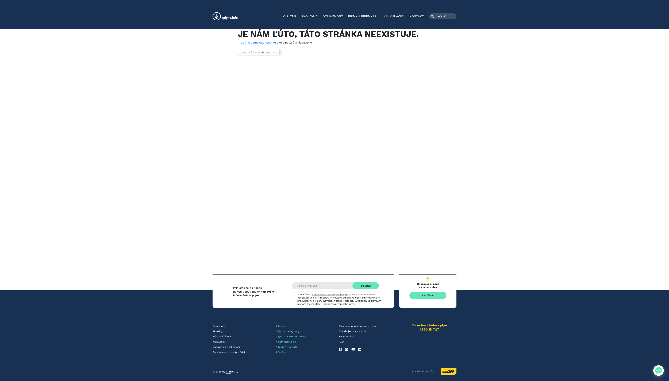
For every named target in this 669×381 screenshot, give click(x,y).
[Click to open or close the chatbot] (658, 370)
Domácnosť (333, 16)
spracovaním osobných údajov (330, 294)
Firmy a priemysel (363, 16)
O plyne (289, 16)
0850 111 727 (429, 329)
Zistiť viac (428, 295)
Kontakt (416, 16)
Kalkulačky (394, 16)
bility (232, 371)
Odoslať (366, 285)
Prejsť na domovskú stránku (257, 42)
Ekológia (309, 16)
